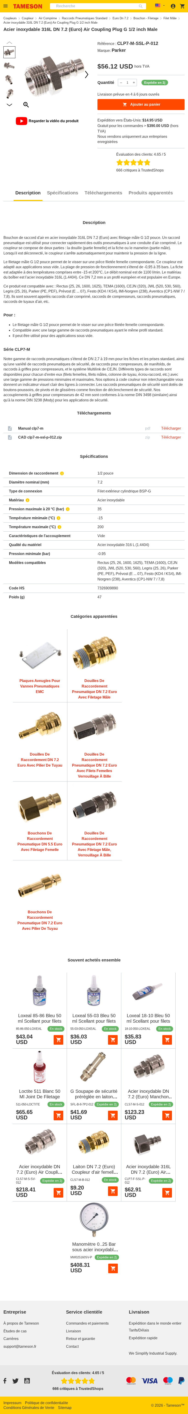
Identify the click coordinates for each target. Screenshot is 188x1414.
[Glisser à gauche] (86, 74)
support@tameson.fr (19, 1346)
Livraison (73, 1331)
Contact (72, 1346)
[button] (6, 6)
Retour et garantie (80, 1339)
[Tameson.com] (28, 6)
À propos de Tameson (21, 1323)
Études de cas (15, 1331)
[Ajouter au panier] (58, 1040)
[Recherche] (142, 6)
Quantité (105, 82)
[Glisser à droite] (26, 74)
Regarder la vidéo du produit (53, 121)
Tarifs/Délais (139, 1330)
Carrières (11, 1339)
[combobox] (98, 6)
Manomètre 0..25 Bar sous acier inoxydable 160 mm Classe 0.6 (94, 1250)
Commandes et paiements (87, 1323)
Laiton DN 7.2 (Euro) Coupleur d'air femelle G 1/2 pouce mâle (94, 1172)
